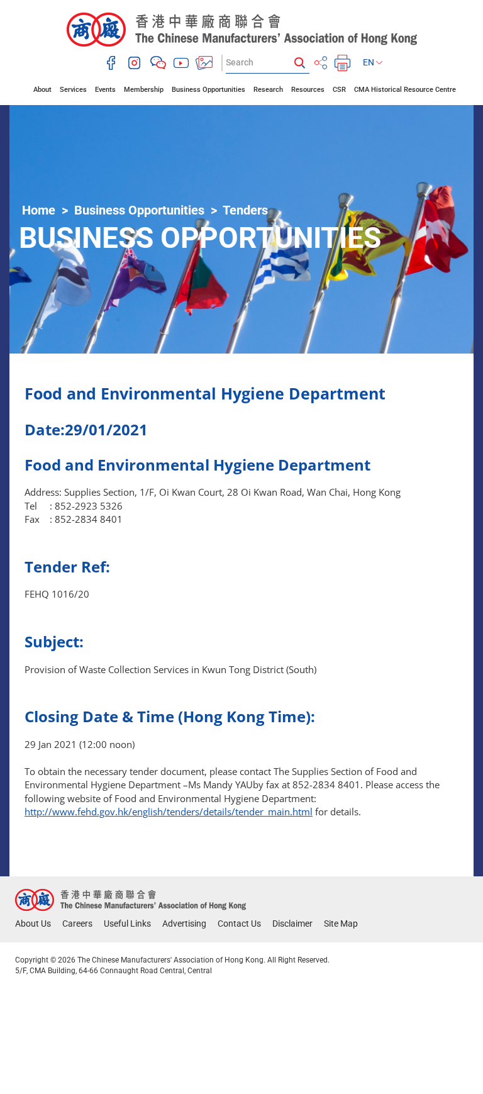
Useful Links (127, 923)
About (42, 90)
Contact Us (239, 923)
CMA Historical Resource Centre (405, 90)
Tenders (245, 210)
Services (73, 90)
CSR (339, 90)
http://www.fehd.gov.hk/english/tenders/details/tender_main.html (169, 811)
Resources (308, 90)
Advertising (184, 923)
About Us (33, 923)
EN (369, 62)
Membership (144, 90)
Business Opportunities (208, 90)
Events (105, 90)
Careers (77, 923)
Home (38, 210)
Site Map (341, 923)
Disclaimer (292, 923)
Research (268, 90)
